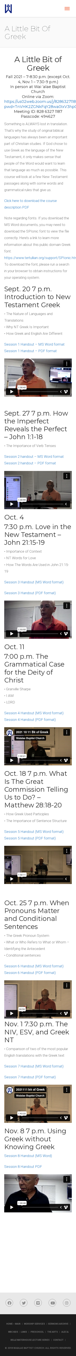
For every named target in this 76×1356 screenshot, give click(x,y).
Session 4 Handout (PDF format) (30, 719)
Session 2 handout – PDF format (30, 463)
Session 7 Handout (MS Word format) (34, 1066)
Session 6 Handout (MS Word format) (34, 966)
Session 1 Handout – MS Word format (34, 344)
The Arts (52, 1332)
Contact (58, 1340)
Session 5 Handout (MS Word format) (34, 831)
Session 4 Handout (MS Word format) (34, 713)
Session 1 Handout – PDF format (30, 351)
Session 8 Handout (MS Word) (28, 1156)
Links (24, 1332)
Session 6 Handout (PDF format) (30, 973)
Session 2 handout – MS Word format (34, 456)
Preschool (37, 1332)
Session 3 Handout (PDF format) (30, 593)
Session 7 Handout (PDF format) (30, 1077)
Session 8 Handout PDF (23, 1166)
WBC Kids (13, 1332)
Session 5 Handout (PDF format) (30, 838)
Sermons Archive (58, 1324)
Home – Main (13, 1324)
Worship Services (34, 1324)
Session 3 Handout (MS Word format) (34, 582)
